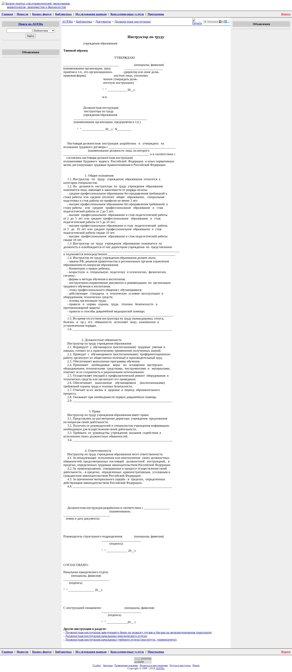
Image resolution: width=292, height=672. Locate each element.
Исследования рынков (91, 14)
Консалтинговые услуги (127, 14)
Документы (103, 21)
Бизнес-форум (41, 14)
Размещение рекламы (126, 665)
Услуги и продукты (180, 665)
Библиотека (63, 14)
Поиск (195, 665)
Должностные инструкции (132, 21)
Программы (156, 14)
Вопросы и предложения (154, 665)
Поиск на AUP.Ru (30, 24)
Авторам (108, 665)
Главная (7, 14)
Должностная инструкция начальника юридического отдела (106, 636)
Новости (22, 14)
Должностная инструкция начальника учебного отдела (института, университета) (120, 639)
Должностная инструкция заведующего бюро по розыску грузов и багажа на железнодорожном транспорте (138, 632)
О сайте (97, 665)
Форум (285, 14)
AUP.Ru (67, 21)
